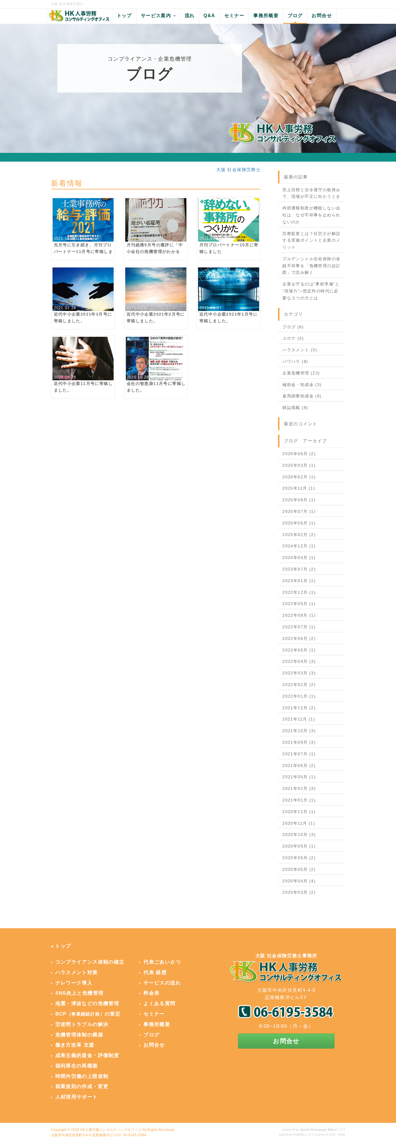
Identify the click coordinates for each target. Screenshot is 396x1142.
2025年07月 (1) (299, 511)
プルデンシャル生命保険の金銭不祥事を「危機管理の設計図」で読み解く (311, 265)
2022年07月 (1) (299, 627)
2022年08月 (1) (299, 615)
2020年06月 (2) (299, 857)
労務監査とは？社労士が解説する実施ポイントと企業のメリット (311, 240)
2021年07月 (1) (299, 754)
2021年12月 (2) (299, 707)
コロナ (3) (293, 338)
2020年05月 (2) (299, 869)
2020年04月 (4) (299, 881)
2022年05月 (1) (299, 650)
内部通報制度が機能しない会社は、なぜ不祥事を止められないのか (311, 215)
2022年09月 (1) (299, 603)
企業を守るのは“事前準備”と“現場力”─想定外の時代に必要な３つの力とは (311, 291)
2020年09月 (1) (299, 846)
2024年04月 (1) (299, 557)
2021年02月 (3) (299, 788)
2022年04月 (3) (299, 661)
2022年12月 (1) (299, 592)
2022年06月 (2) (299, 638)
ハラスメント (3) (299, 350)
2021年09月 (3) (299, 742)
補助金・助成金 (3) (301, 384)
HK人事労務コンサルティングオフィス (110, 1130)
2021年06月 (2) (299, 765)
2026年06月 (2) (299, 453)
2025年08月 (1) (299, 499)
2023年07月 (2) (299, 569)
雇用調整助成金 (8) (301, 396)
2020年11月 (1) (298, 823)
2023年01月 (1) (299, 580)
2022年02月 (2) (299, 684)
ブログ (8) (293, 327)
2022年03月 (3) (299, 673)
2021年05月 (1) (299, 776)
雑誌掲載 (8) (295, 407)
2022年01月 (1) (299, 696)
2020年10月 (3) (299, 834)
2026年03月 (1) (299, 465)
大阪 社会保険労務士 (238, 169)
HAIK (341, 1134)
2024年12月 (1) (299, 546)
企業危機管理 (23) (301, 373)
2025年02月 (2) (299, 534)
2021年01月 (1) (299, 800)
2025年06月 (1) (299, 523)
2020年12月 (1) (299, 811)
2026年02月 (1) (299, 477)
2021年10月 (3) (299, 730)
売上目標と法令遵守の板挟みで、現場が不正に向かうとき (311, 193)
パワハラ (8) (295, 361)
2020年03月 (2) (299, 892)
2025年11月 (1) (298, 488)
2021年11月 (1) (298, 719)
